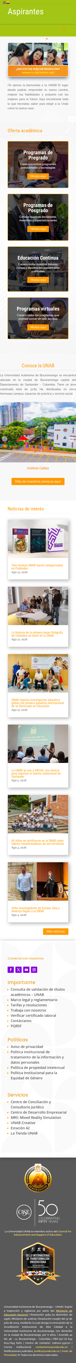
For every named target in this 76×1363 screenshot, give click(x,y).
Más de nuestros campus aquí (38, 481)
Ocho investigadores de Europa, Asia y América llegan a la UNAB (35, 909)
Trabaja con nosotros (28, 1010)
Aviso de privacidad (27, 1046)
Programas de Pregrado (38, 155)
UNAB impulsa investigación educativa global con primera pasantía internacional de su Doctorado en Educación (37, 703)
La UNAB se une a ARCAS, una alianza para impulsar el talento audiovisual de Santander (36, 773)
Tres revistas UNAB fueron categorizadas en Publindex (37, 566)
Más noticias (56, 931)
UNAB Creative (23, 1122)
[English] (4, 2)
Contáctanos (21, 1020)
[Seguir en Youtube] (26, 970)
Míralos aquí (38, 176)
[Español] (8, 2)
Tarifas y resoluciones (29, 1005)
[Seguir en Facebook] (11, 970)
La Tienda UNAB (24, 1133)
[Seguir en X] (18, 970)
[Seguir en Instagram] (34, 970)
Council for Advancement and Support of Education (42, 1233)
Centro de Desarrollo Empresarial (39, 1112)
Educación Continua (38, 258)
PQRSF (16, 1026)
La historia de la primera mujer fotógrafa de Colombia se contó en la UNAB (37, 634)
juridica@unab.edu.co (47, 1351)
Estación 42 (20, 1128)
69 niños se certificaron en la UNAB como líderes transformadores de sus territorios (37, 842)
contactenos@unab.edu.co (52, 1347)
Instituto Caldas (38, 468)
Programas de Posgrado (38, 208)
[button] (4, 439)
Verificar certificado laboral (33, 1015)
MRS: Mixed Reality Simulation (36, 1117)
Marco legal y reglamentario (34, 999)
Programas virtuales (38, 309)
